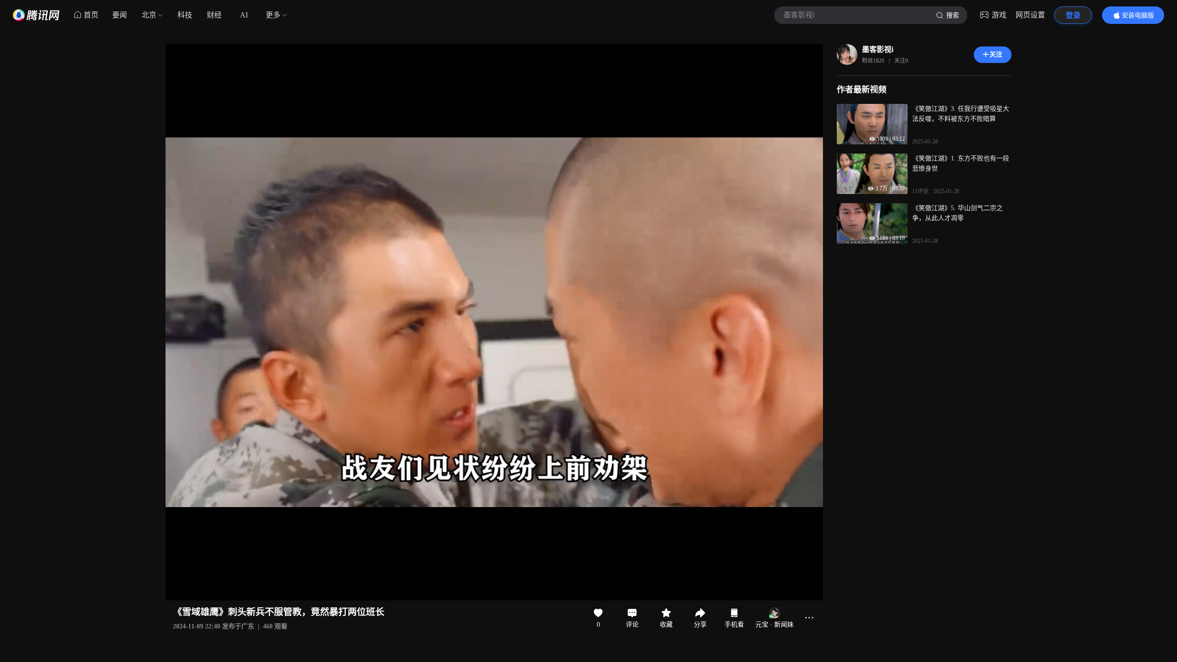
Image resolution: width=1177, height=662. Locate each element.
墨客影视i (877, 49)
